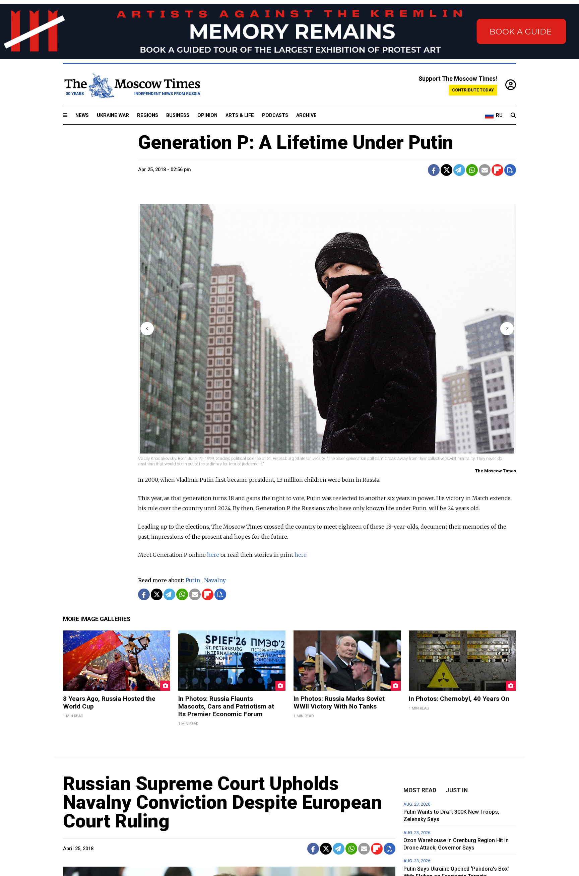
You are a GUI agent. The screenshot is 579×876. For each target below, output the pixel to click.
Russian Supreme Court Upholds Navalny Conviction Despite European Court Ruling (222, 802)
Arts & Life (240, 115)
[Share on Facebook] (434, 170)
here (213, 554)
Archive (306, 115)
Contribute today (473, 89)
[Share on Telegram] (459, 170)
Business (177, 115)
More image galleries (96, 619)
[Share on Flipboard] (497, 170)
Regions (147, 115)
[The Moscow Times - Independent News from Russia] (131, 85)
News (82, 115)
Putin (193, 580)
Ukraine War (113, 115)
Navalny (215, 580)
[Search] (513, 115)
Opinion (207, 115)
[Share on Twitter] (446, 170)
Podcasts (275, 115)
